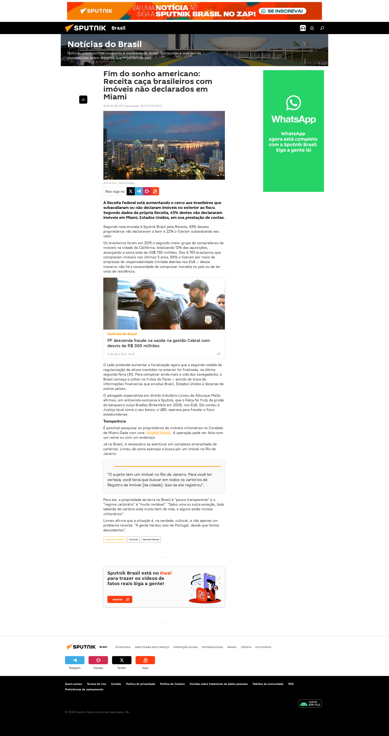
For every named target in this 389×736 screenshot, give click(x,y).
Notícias (133, 539)
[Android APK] (310, 704)
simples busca (158, 432)
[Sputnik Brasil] (87, 33)
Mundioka (122, 647)
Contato (116, 684)
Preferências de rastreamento (84, 689)
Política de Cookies (172, 684)
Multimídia (263, 647)
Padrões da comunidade (268, 684)
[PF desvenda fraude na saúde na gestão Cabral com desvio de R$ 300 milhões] (164, 304)
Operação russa (185, 647)
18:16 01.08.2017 (113, 106)
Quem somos (73, 684)
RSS (291, 684)
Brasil (232, 647)
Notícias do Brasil (122, 333)
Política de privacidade (140, 684)
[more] (219, 354)
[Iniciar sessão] (312, 28)
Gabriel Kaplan (127, 182)
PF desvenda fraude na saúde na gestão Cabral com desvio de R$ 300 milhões (158, 343)
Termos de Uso (96, 684)
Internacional (212, 647)
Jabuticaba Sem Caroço (152, 647)
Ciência (246, 647)
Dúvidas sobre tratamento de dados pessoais (219, 684)
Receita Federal (151, 539)
